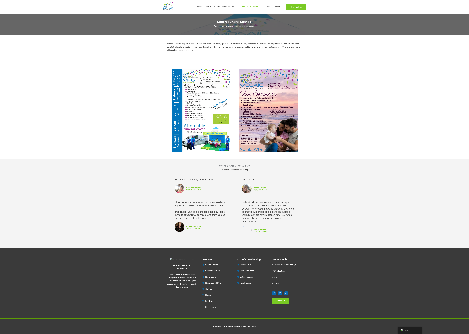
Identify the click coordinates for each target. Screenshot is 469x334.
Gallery (267, 7)
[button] (296, 7)
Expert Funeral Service (249, 7)
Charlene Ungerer (193, 188)
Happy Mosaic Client (193, 190)
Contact (276, 7)
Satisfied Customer (193, 228)
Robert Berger (259, 188)
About (208, 7)
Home (199, 7)
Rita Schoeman (259, 229)
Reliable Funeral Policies (224, 7)
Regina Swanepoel (194, 226)
